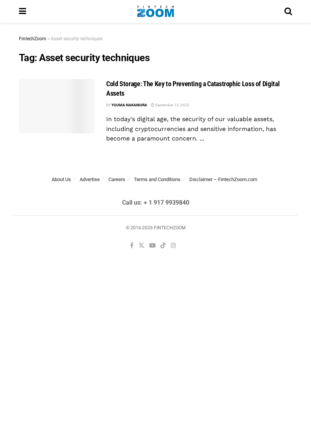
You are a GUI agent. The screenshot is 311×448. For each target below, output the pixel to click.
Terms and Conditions (157, 179)
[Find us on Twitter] (141, 246)
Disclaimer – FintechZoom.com (223, 179)
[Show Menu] (22, 11)
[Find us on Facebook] (132, 246)
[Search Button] (288, 11)
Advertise (90, 179)
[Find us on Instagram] (173, 246)
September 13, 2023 (171, 105)
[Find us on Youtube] (152, 246)
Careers (116, 179)
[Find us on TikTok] (163, 246)
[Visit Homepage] (155, 11)
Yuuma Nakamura (129, 105)
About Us (61, 179)
